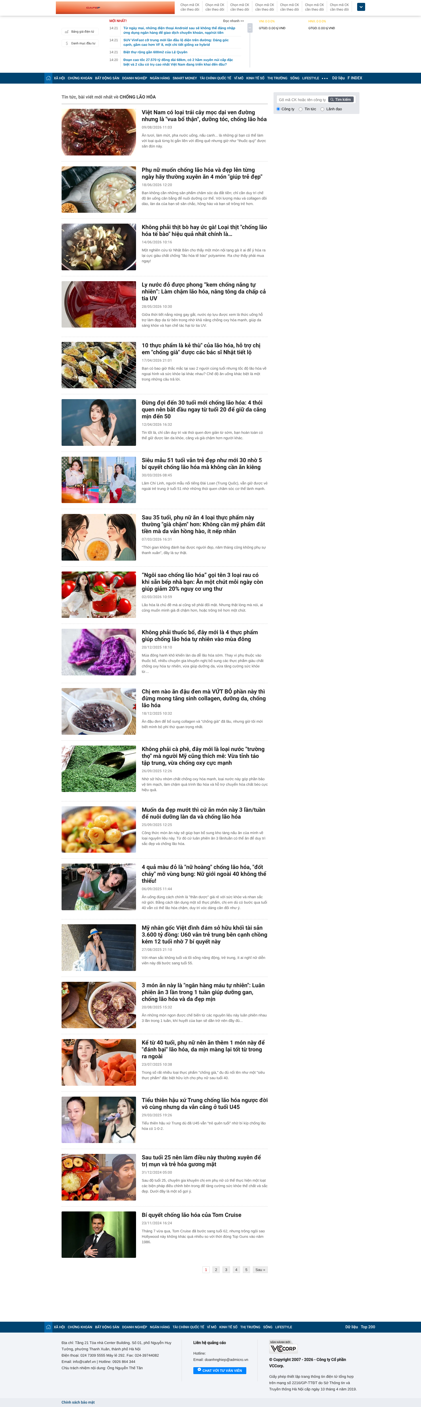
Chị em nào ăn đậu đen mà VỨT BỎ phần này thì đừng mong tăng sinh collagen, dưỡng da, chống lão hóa (204, 698)
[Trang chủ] (48, 78)
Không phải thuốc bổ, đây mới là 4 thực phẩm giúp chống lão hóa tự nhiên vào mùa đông (200, 636)
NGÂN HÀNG (160, 78)
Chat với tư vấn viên (222, 1371)
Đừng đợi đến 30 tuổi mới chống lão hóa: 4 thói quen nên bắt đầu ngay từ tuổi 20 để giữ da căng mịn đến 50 (204, 409)
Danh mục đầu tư (83, 43)
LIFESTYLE (310, 78)
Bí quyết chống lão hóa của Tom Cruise (191, 1214)
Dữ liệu (338, 78)
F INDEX (355, 78)
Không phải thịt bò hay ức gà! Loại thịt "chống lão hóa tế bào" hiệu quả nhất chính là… (204, 230)
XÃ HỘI (59, 78)
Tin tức (310, 109)
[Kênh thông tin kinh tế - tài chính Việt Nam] (115, 7)
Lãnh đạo (334, 109)
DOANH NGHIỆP (134, 78)
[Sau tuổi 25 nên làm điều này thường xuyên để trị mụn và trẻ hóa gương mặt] (99, 1177)
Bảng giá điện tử (82, 32)
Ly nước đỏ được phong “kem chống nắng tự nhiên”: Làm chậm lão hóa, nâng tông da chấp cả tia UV (204, 291)
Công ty (288, 109)
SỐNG (294, 78)
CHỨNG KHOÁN (80, 78)
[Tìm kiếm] (341, 99)
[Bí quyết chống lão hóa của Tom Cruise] (99, 1234)
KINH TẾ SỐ (255, 78)
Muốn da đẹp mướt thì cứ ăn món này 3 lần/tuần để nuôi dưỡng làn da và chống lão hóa (203, 813)
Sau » (260, 1270)
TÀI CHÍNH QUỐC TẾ (215, 78)
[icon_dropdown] (361, 7)
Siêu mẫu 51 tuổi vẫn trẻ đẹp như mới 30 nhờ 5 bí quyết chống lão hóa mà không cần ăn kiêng (202, 463)
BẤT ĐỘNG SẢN (107, 78)
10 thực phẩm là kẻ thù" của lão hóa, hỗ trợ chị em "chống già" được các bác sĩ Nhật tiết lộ (201, 349)
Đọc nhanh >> (233, 21)
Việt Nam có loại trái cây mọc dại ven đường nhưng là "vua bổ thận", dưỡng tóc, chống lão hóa (204, 116)
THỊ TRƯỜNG (277, 78)
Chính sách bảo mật (78, 1402)
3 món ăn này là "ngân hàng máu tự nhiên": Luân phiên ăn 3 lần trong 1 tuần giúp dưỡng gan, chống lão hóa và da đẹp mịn (203, 992)
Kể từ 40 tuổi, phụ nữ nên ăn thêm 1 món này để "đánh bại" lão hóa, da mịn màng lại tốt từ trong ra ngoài (203, 1049)
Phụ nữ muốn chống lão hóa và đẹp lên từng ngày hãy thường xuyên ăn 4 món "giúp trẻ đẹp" (202, 173)
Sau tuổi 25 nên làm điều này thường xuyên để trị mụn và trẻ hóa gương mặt (201, 1161)
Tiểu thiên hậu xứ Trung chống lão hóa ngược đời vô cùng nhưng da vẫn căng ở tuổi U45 (205, 1103)
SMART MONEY (185, 78)
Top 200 (368, 1327)
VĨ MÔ (238, 78)
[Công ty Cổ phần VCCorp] (314, 1347)
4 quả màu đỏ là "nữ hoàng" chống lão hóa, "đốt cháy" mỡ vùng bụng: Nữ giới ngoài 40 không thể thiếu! (204, 874)
